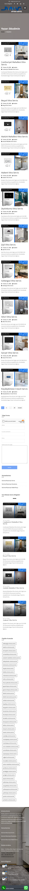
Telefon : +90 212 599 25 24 (8, 853)
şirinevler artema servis (9, 800)
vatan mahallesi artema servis (11, 764)
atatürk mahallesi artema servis (11, 658)
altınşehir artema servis (9, 650)
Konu (3, 438)
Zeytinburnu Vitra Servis (12, 208)
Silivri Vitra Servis (9, 316)
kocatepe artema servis (9, 714)
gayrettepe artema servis (9, 686)
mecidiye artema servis (9, 736)
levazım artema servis (9, 729)
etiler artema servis (8, 679)
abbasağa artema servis (9, 643)
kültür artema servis (8, 725)
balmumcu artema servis (9, 665)
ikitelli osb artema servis (9, 697)
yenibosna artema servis (9, 768)
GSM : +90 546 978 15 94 (7, 854)
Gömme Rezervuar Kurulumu (9, 484)
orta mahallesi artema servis (10, 746)
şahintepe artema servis (9, 793)
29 (14, 408)
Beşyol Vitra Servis (9, 100)
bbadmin (15, 67)
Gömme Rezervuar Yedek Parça (10, 487)
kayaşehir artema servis (9, 707)
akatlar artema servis (8, 647)
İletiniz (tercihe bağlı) (7, 444)
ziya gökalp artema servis (9, 785)
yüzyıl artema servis (8, 778)
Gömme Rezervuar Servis (8, 480)
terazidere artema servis (9, 761)
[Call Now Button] (4, 888)
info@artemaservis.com (7, 856)
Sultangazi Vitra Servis (11, 280)
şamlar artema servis (8, 796)
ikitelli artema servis (8, 693)
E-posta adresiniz (6, 431)
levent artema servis (8, 732)
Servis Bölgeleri (8, 3)
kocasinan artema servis (9, 711)
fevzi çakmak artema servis (10, 682)
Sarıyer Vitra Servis (9, 352)
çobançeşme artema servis (10, 789)
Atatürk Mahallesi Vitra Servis (14, 136)
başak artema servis (8, 668)
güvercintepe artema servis (10, 690)
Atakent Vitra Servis (10, 172)
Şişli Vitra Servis (8, 244)
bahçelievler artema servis (10, 661)
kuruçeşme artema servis (9, 721)
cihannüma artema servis (9, 675)
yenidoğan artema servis (9, 771)
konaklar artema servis (9, 718)
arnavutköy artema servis (9, 654)
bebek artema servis (8, 672)
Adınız (3, 425)
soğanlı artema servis (8, 757)
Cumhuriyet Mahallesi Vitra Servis (13, 63)
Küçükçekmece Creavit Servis (14, 388)
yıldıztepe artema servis (9, 782)
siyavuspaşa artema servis (10, 753)
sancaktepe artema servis (10, 750)
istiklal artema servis (8, 700)
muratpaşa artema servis (9, 743)
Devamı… (15, 823)
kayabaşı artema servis (9, 704)
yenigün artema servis (9, 775)
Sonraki (20, 408)
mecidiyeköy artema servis (10, 739)
